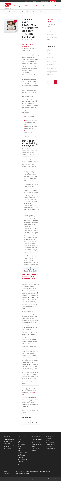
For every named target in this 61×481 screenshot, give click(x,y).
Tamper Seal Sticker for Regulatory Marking (51, 69)
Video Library (50, 34)
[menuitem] (36, 1)
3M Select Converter (45, 471)
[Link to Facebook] (51, 479)
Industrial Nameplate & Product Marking (51, 73)
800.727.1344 (28, 1)
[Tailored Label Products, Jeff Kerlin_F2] (11, 25)
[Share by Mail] (37, 422)
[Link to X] (48, 479)
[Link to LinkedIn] (53, 479)
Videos (34, 450)
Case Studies (50, 32)
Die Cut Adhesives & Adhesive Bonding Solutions (27, 471)
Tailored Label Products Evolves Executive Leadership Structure (51, 57)
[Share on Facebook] (24, 422)
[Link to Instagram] (56, 479)
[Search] (55, 5)
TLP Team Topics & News (27, 39)
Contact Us (53, 1)
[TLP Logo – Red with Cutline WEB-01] (8, 5)
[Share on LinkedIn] (33, 422)
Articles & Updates (52, 29)
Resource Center (36, 443)
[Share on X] (28, 422)
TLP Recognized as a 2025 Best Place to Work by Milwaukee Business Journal (52, 64)
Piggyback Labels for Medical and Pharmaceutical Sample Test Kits (51, 51)
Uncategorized (36, 448)
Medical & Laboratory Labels (22, 473)
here (27, 406)
